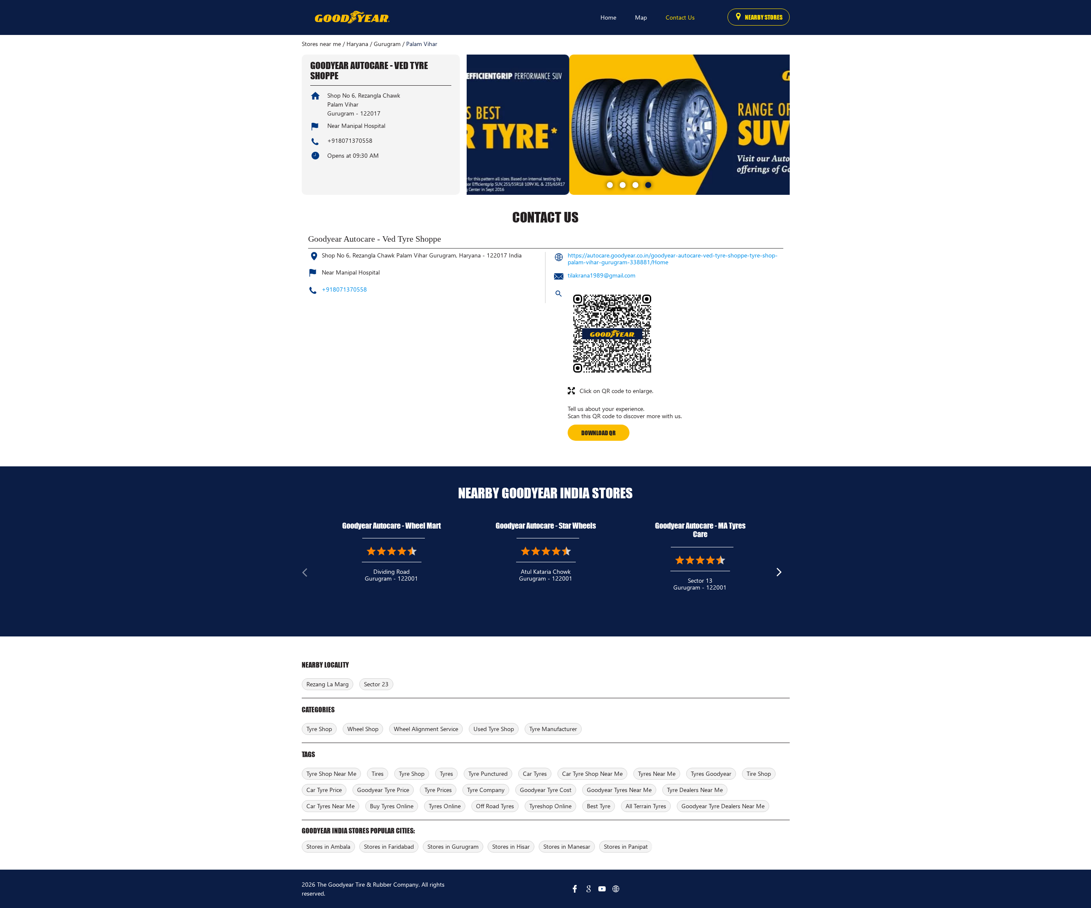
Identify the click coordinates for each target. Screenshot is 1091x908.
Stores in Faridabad (389, 846)
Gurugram (387, 43)
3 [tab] (634, 184)
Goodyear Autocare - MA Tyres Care (700, 530)
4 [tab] (647, 184)
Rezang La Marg (327, 684)
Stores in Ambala (328, 846)
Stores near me (321, 43)
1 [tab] (609, 184)
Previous (308, 574)
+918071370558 (349, 140)
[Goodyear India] (352, 17)
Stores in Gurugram (453, 846)
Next (783, 574)
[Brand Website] (616, 889)
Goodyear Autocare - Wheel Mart (391, 525)
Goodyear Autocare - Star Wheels (546, 525)
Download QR (598, 433)
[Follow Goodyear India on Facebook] (575, 889)
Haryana (357, 43)
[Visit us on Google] (589, 889)
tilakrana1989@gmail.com (601, 275)
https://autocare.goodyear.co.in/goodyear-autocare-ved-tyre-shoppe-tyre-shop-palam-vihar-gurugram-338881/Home (673, 258)
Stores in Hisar (511, 846)
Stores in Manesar (566, 846)
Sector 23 (376, 684)
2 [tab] (622, 184)
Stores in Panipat (626, 846)
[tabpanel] (628, 125)
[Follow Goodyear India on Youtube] (602, 889)
